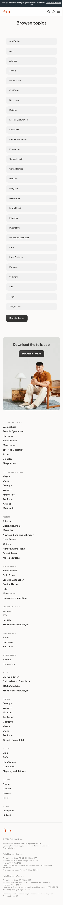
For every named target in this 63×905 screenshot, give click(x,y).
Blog (5, 753)
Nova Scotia (9, 539)
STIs (5, 615)
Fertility (7, 620)
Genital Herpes (11, 584)
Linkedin (7, 815)
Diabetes (7, 459)
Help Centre (9, 762)
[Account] (53, 11)
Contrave (8, 722)
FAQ (5, 757)
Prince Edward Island (14, 549)
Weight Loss (9, 427)
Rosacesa (8, 642)
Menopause (9, 445)
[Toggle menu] (58, 11)
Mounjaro (8, 712)
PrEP (5, 589)
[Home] (6, 11)
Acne (5, 454)
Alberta (7, 521)
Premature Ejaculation (15, 598)
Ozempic (7, 485)
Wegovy (7, 490)
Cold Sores (9, 575)
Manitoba (8, 530)
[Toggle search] (48, 11)
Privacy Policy (8, 848)
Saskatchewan (10, 553)
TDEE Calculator (11, 686)
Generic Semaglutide (14, 740)
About (6, 784)
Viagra (6, 476)
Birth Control (10, 440)
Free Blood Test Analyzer (16, 624)
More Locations (11, 558)
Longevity (8, 611)
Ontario (7, 544)
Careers (7, 788)
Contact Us (9, 766)
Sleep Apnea (9, 463)
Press (5, 798)
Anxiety (7, 659)
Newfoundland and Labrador (18, 535)
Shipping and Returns (14, 771)
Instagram (8, 810)
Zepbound (8, 717)
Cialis (6, 481)
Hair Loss (8, 436)
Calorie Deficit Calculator (16, 681)
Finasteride (9, 495)
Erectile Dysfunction (13, 431)
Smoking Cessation (13, 450)
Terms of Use (39, 846)
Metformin (8, 508)
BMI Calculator (11, 677)
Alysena (7, 504)
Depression (9, 664)
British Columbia (11, 526)
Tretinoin (7, 499)
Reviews (7, 793)
